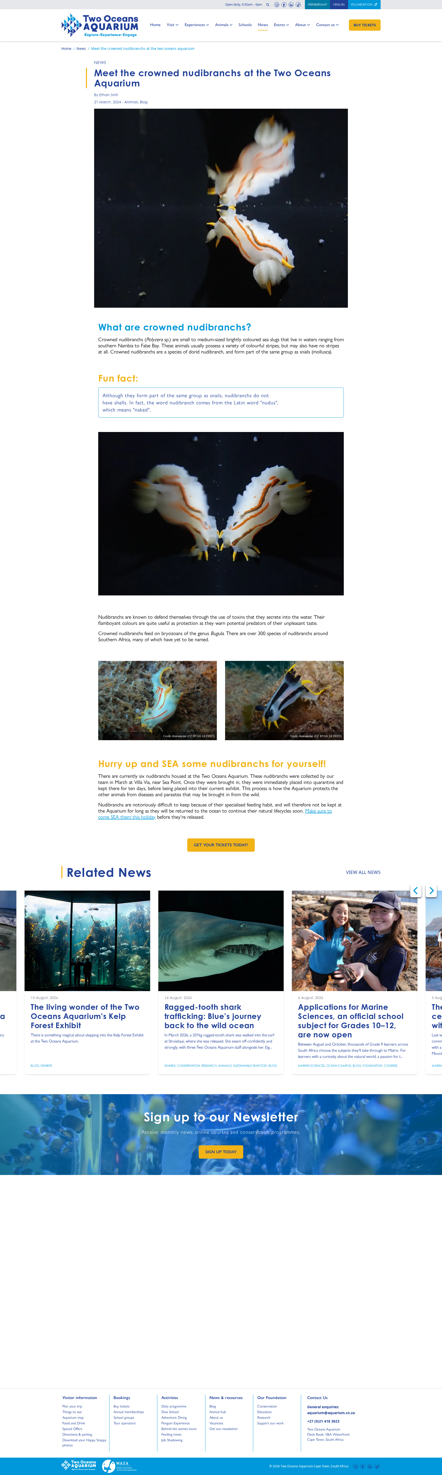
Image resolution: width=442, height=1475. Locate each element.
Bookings (122, 1397)
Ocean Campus (338, 1065)
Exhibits (46, 1065)
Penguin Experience (175, 1423)
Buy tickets (121, 1406)
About (300, 24)
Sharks (169, 1065)
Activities (169, 1397)
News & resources (226, 1397)
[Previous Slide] (416, 890)
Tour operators (125, 1423)
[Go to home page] (99, 25)
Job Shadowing (171, 1440)
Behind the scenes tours (178, 1428)
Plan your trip (72, 1406)
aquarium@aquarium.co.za (331, 1412)
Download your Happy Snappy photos (84, 1442)
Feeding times (171, 1434)
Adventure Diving (174, 1417)
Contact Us (326, 1397)
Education (264, 1412)
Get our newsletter (223, 1428)
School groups (124, 1417)
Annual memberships (129, 1412)
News (263, 24)
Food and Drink (73, 1423)
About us (216, 1417)
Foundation (362, 4)
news (100, 62)
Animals (221, 24)
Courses (390, 1065)
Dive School (170, 1412)
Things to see (72, 1412)
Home (155, 24)
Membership (317, 4)
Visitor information (79, 1397)
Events (279, 24)
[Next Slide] (431, 890)
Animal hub (217, 1412)
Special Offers (72, 1428)
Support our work (270, 1423)
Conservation (188, 1065)
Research (209, 1065)
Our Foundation (271, 1397)
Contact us (325, 24)
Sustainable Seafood (250, 1065)
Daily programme (173, 1406)
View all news (363, 872)
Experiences (195, 24)
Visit (172, 24)
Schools (245, 24)
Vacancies (216, 1423)
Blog (143, 102)
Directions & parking (77, 1434)
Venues (339, 4)
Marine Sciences (311, 1065)
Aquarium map (73, 1417)
